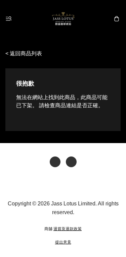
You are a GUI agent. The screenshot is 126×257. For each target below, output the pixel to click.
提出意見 (63, 242)
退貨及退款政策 (67, 229)
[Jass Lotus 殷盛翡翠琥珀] (63, 18)
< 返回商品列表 (23, 53)
